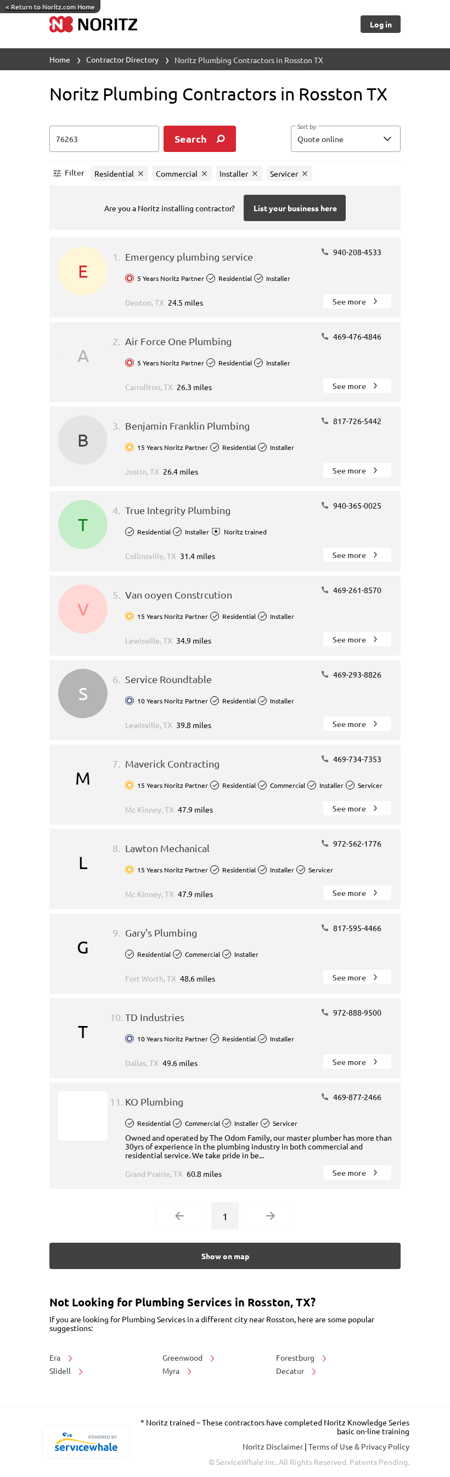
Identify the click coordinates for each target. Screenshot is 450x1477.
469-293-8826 (356, 674)
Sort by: (307, 127)
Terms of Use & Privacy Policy (358, 1446)
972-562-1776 (356, 843)
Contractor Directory (122, 59)
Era (55, 1357)
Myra (171, 1370)
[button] (346, 139)
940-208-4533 (356, 252)
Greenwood (183, 1357)
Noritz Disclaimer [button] (274, 1446)
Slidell (60, 1370)
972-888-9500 (356, 1012)
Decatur (291, 1370)
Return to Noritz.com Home (50, 6)
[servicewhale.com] (86, 1441)
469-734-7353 (356, 759)
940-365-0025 (356, 505)
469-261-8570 (356, 590)
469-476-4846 (356, 336)
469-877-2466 (356, 1097)
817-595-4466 (356, 928)
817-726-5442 (356, 421)
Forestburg (296, 1357)
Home (59, 59)
